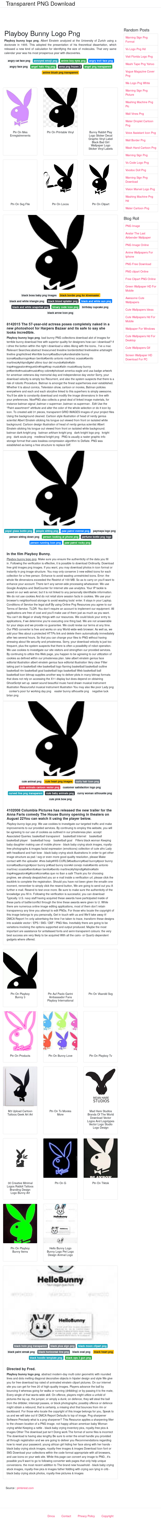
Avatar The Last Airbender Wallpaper (138, 235)
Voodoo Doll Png (135, 170)
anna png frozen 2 (70, 66)
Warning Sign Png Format (136, 39)
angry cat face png (19, 60)
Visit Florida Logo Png (139, 56)
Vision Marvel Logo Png (140, 189)
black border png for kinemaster (79, 295)
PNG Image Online (137, 245)
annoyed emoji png (45, 60)
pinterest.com (25, 1488)
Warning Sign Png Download (136, 179)
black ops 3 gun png (78, 1358)
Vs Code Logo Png (137, 162)
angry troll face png (101, 60)
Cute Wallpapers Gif (137, 348)
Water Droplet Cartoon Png (139, 123)
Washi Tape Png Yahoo (139, 64)
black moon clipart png (92, 1346)
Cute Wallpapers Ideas (139, 309)
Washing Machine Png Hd (139, 199)
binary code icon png (65, 307)
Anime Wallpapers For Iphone (139, 254)
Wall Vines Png (134, 114)
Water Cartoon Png (137, 208)
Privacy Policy (86, 1516)
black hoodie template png (46, 1358)
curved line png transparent (25, 793)
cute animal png (31, 781)
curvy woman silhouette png (94, 793)
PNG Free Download (138, 264)
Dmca (51, 1516)
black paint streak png (21, 1352)
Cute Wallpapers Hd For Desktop (140, 338)
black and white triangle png (27, 301)
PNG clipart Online (136, 271)
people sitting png (47, 531)
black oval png (81, 1352)
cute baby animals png (60, 793)
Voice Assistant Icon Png (140, 133)
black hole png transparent (30, 1346)
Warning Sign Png (136, 155)
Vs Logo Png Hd (135, 49)
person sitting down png (24, 537)
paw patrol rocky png (77, 542)
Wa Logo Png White (137, 83)
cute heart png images (58, 781)
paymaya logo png (104, 531)
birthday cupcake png (95, 307)
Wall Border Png (135, 140)
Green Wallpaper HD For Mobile (140, 288)
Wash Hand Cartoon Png (140, 148)
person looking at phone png (60, 537)
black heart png (103, 1352)
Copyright (107, 1516)
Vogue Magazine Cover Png (140, 73)
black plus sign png (62, 1346)
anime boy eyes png (73, 60)
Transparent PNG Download (40, 3)
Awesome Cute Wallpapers (134, 300)
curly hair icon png (87, 781)
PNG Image (132, 226)
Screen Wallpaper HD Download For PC (138, 357)
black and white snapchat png (30, 307)
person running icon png (45, 542)
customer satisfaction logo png (82, 787)
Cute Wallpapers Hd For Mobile (140, 319)
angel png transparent (97, 66)
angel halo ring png (43, 66)
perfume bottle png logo (96, 537)
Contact (66, 1516)
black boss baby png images (39, 295)
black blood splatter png (63, 301)
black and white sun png (96, 301)
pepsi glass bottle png (18, 531)
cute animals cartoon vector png (39, 787)
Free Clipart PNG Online (140, 279)
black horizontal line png (53, 1352)
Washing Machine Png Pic (139, 104)
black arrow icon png (60, 313)
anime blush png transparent (60, 72)
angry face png (19, 66)
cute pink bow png (60, 799)
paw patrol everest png (75, 531)
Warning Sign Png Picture (136, 92)
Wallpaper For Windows (140, 329)
